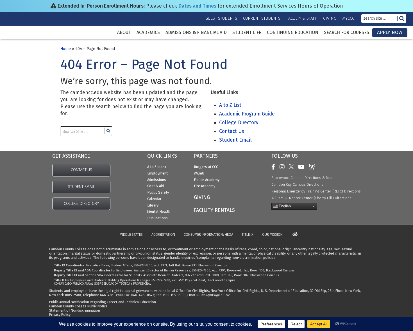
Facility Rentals (214, 210)
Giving (329, 18)
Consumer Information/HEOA (208, 235)
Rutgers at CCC (206, 167)
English (284, 206)
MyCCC (348, 18)
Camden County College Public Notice (78, 306)
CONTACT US (81, 169)
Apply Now (389, 32)
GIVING (202, 197)
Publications (157, 218)
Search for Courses (346, 32)
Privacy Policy (60, 314)
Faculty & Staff (301, 18)
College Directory (238, 123)
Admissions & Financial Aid (196, 32)
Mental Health (158, 211)
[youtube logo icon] (302, 167)
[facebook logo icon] (274, 167)
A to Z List (230, 105)
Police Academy (206, 180)
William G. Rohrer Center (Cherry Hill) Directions (311, 198)
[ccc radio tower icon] (313, 167)
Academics (148, 32)
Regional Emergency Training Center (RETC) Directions (316, 191)
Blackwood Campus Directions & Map (302, 178)
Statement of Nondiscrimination (74, 310)
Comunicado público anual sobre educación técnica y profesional (102, 283)
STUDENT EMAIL (81, 186)
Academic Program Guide (247, 114)
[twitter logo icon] (292, 167)
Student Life (246, 32)
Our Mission (272, 235)
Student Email (235, 140)
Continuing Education (292, 32)
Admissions (156, 180)
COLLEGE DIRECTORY (81, 203)
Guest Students (221, 18)
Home (65, 48)
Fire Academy (204, 186)
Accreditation (163, 235)
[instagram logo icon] (283, 167)
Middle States (131, 235)
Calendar (154, 199)
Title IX (247, 235)
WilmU (199, 173)
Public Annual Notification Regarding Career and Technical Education (102, 302)
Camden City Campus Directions (297, 184)
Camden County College (22, 36)
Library (152, 205)
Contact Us (231, 131)
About (124, 32)
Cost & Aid (155, 186)
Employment (157, 173)
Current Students (261, 18)
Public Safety (158, 192)
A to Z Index (156, 167)
